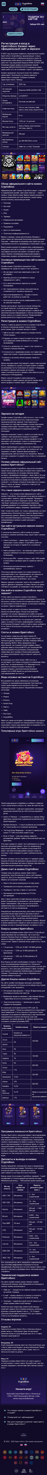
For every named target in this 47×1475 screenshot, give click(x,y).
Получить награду (33, 34)
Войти (13, 9)
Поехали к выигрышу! (23, 1393)
